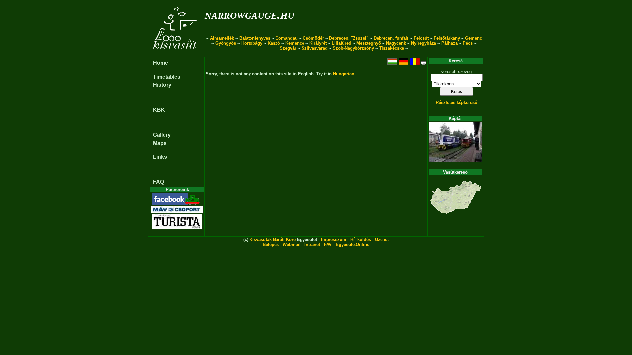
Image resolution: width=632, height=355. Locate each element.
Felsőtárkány (447, 38)
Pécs (468, 43)
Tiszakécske (391, 48)
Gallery (162, 135)
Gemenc (473, 38)
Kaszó (274, 43)
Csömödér (313, 38)
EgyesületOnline (352, 244)
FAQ (158, 182)
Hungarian (343, 73)
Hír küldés (360, 239)
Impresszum (333, 239)
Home (160, 63)
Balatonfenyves (254, 38)
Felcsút (421, 38)
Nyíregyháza (423, 43)
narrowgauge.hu (249, 14)
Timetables (166, 77)
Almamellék (222, 38)
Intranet (312, 244)
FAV (328, 244)
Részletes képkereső (456, 102)
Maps (160, 143)
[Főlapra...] (176, 53)
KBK (159, 110)
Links (160, 157)
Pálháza (449, 43)
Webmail (292, 244)
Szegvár (288, 48)
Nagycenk (396, 43)
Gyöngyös (225, 43)
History (162, 85)
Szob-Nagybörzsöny (353, 48)
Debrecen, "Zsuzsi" (348, 38)
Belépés (271, 244)
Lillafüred (341, 43)
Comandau (287, 38)
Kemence (294, 43)
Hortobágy (251, 43)
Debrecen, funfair (391, 38)
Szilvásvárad (315, 48)
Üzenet (382, 239)
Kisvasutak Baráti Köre (273, 239)
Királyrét (318, 43)
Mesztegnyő (368, 43)
